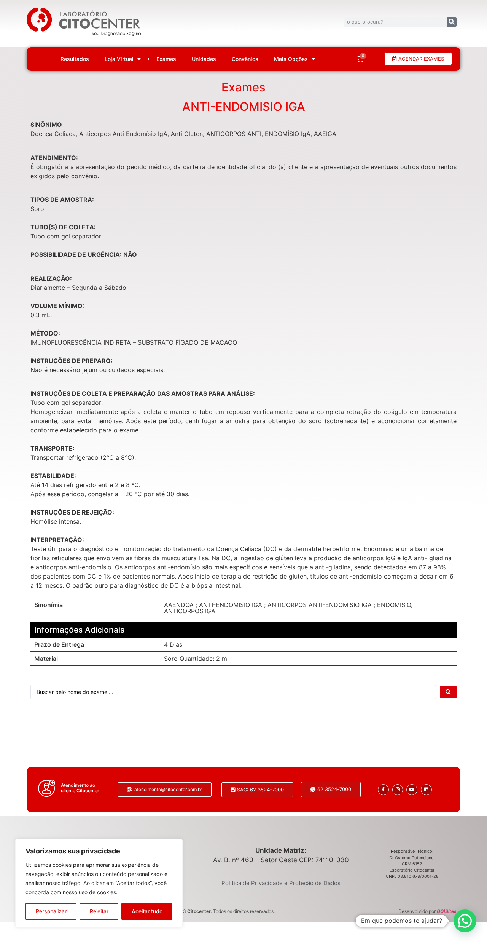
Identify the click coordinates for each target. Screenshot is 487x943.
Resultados (74, 59)
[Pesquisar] (452, 22)
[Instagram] (397, 789)
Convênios (245, 59)
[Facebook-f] (383, 789)
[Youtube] (411, 789)
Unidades (204, 59)
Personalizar (51, 911)
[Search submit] (448, 692)
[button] (465, 920)
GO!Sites (447, 911)
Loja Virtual (119, 59)
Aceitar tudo (147, 911)
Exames (166, 59)
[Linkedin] (426, 789)
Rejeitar (99, 911)
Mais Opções (291, 59)
